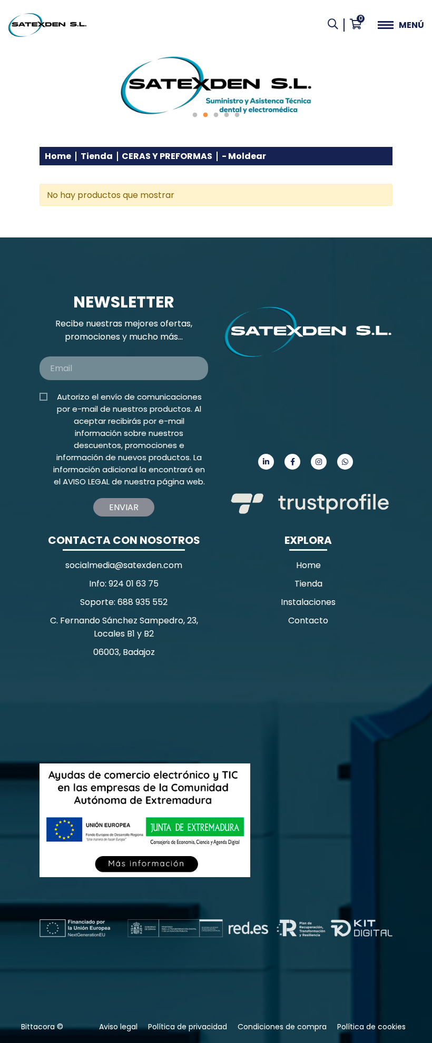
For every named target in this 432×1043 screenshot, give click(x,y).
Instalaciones (308, 602)
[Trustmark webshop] (119, 710)
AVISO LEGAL (86, 481)
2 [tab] (205, 115)
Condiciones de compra (282, 1026)
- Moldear (244, 156)
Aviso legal (118, 1026)
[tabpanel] (216, 85)
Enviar (124, 507)
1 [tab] (195, 115)
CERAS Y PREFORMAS (167, 156)
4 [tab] (226, 115)
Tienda (97, 156)
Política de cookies (371, 1026)
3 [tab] (216, 115)
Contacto (308, 620)
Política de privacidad (187, 1026)
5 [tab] (237, 115)
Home (58, 156)
